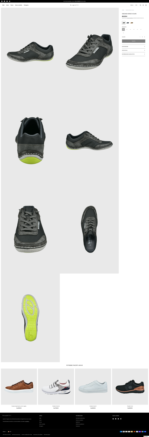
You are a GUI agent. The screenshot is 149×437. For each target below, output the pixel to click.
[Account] (143, 5)
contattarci (27, 421)
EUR (10, 431)
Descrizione (125, 46)
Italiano (4, 431)
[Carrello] (146, 5)
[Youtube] (7, 1)
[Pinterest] (9, 1)
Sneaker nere (130, 406)
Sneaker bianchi (93, 406)
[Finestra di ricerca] (140, 5)
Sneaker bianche (56, 406)
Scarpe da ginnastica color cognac (19, 406)
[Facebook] (4, 1)
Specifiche (124, 50)
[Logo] (74, 5)
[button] (146, 436)
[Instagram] (2, 1)
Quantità (123, 36)
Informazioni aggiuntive (128, 54)
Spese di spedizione (130, 18)
